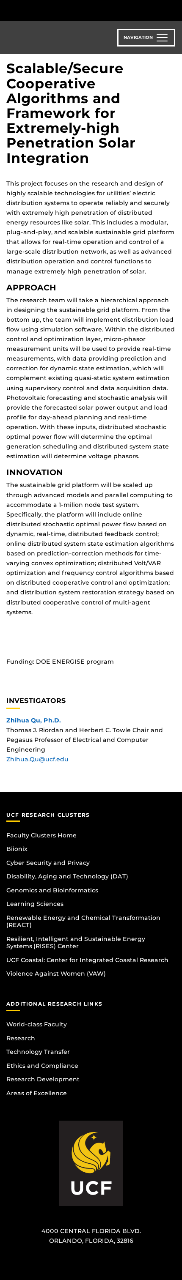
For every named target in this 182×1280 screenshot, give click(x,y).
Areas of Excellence (36, 1093)
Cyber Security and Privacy (48, 863)
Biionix (17, 849)
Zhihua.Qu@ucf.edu (37, 759)
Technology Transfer (38, 1052)
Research (20, 1038)
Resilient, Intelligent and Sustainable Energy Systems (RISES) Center (75, 942)
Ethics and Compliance (42, 1065)
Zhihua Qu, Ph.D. (33, 720)
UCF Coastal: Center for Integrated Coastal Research (87, 960)
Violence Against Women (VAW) (56, 973)
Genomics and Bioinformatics (52, 890)
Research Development (43, 1079)
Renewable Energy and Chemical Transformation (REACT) (83, 921)
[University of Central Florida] (64, 10)
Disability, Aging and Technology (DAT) (67, 876)
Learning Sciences (34, 904)
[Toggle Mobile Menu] (173, 9)
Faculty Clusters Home (41, 835)
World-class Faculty (36, 1024)
